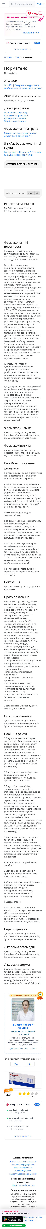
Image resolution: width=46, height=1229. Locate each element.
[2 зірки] (24, 1093)
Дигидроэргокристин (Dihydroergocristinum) (15, 119)
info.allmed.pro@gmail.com (23, 1185)
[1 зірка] (20, 1093)
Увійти (40, 4)
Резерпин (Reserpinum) (15, 112)
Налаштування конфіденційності (23, 1174)
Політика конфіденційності (23, 1164)
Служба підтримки (23, 1171)
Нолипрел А (25, 152)
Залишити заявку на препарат (23, 1161)
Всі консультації (21, 49)
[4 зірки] (32, 1093)
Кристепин (27, 154)
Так (16, 1064)
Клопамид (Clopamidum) (16, 115)
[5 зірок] (36, 1093)
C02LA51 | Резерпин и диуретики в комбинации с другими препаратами (23, 86)
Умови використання (23, 1167)
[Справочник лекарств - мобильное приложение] (23, 225)
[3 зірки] (28, 1093)
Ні (29, 1064)
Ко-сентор (15, 154)
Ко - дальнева (11, 152)
